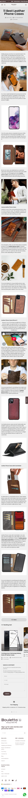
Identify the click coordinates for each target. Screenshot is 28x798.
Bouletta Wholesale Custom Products (20, 743)
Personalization (4, 758)
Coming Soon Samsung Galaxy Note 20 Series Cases (11, 654)
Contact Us (4, 754)
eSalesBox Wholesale (20, 740)
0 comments (15, 19)
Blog (2, 756)
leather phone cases (14, 246)
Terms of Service (18, 672)
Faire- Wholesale (5, 773)
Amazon (3, 769)
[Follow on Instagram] (6, 780)
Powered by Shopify (13, 794)
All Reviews (3, 740)
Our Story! (3, 751)
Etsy (2, 771)
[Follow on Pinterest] (9, 780)
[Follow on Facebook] (2, 780)
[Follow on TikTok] (16, 780)
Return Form (4, 743)
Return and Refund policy (5, 748)
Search (3, 760)
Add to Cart (4, 776)
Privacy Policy (10, 672)
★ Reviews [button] (26, 400)
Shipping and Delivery (6, 745)
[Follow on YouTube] (13, 780)
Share (15, 619)
